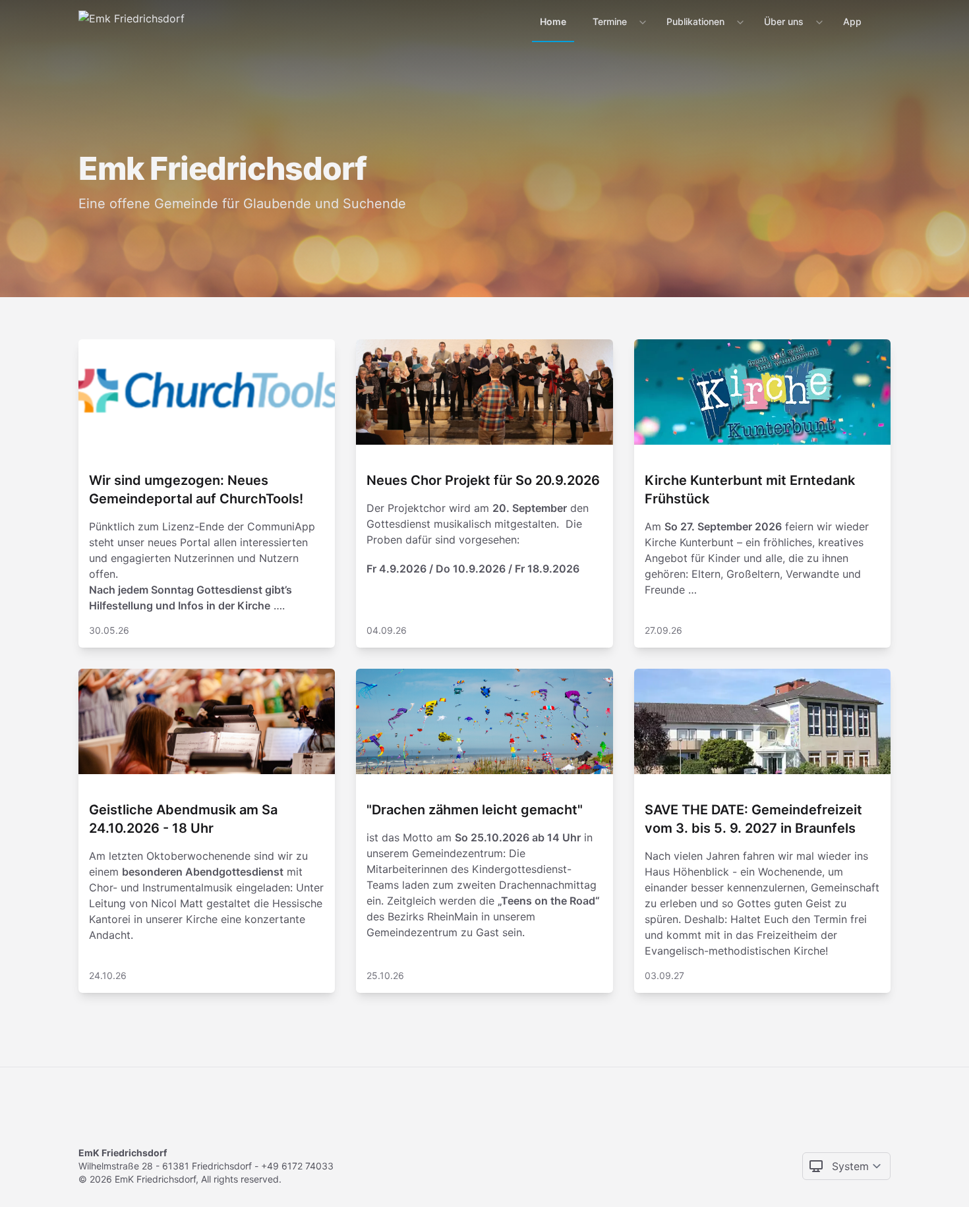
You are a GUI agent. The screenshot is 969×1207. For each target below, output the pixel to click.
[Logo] (131, 21)
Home (553, 21)
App (852, 21)
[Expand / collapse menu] (641, 22)
